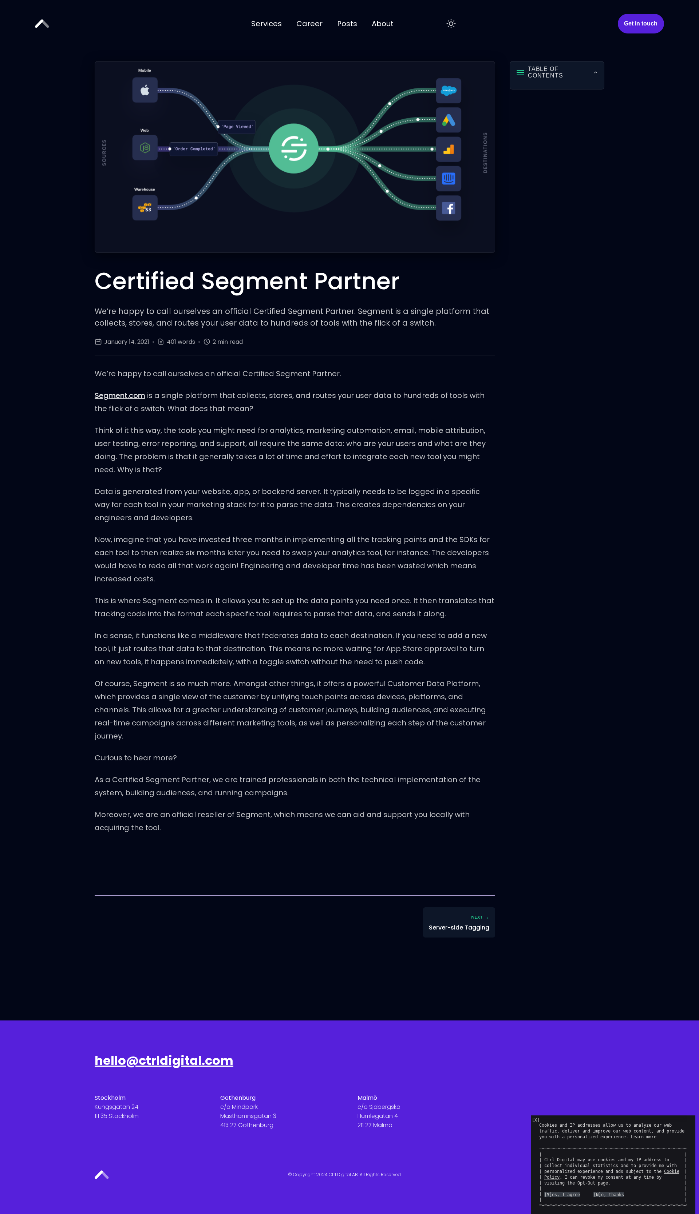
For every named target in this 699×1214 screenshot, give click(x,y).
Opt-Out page (592, 1183)
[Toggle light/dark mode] (451, 23)
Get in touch (640, 23)
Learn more (643, 1136)
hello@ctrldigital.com (164, 1060)
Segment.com (120, 395)
